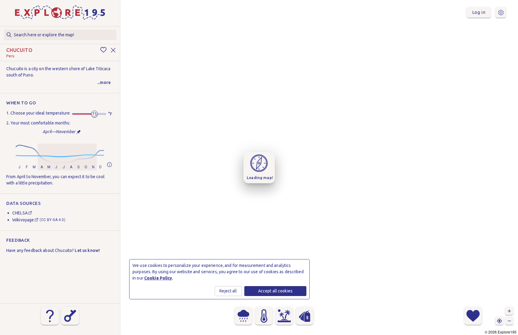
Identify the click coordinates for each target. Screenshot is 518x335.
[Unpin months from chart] (78, 132)
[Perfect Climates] (284, 316)
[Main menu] (501, 12)
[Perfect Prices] (305, 316)
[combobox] (60, 35)
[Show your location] (499, 321)
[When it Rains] (243, 316)
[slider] (94, 114)
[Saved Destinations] (473, 316)
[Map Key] (70, 316)
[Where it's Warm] (264, 316)
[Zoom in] (509, 311)
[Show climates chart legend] (109, 165)
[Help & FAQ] (50, 316)
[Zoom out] (509, 321)
